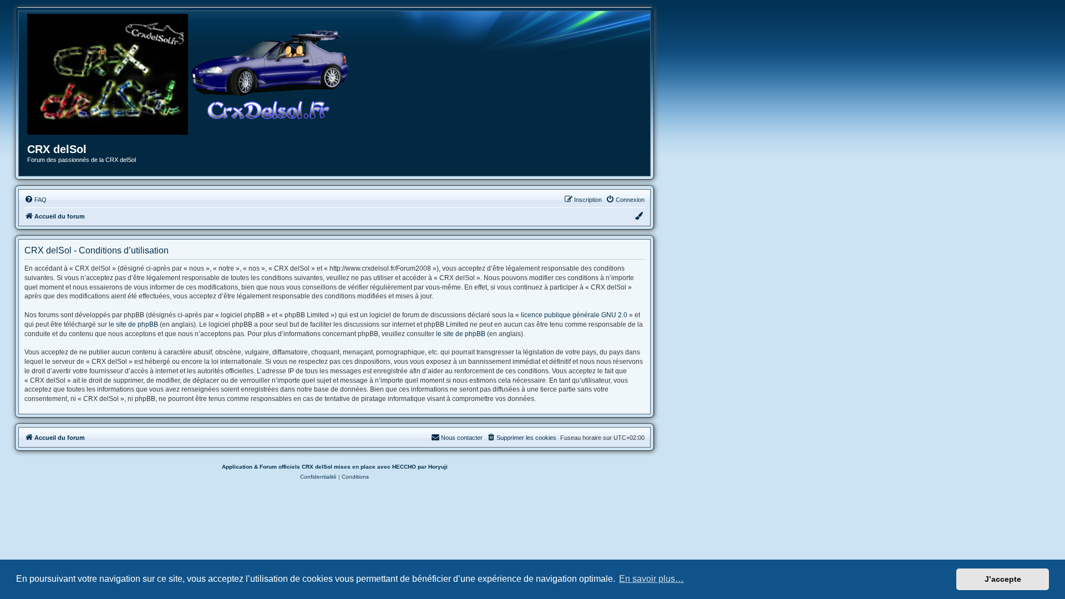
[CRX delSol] (270, 74)
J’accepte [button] (1003, 579)
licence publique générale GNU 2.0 (574, 315)
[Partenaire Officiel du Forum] (107, 74)
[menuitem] (35, 199)
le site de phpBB (133, 324)
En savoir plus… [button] (651, 578)
